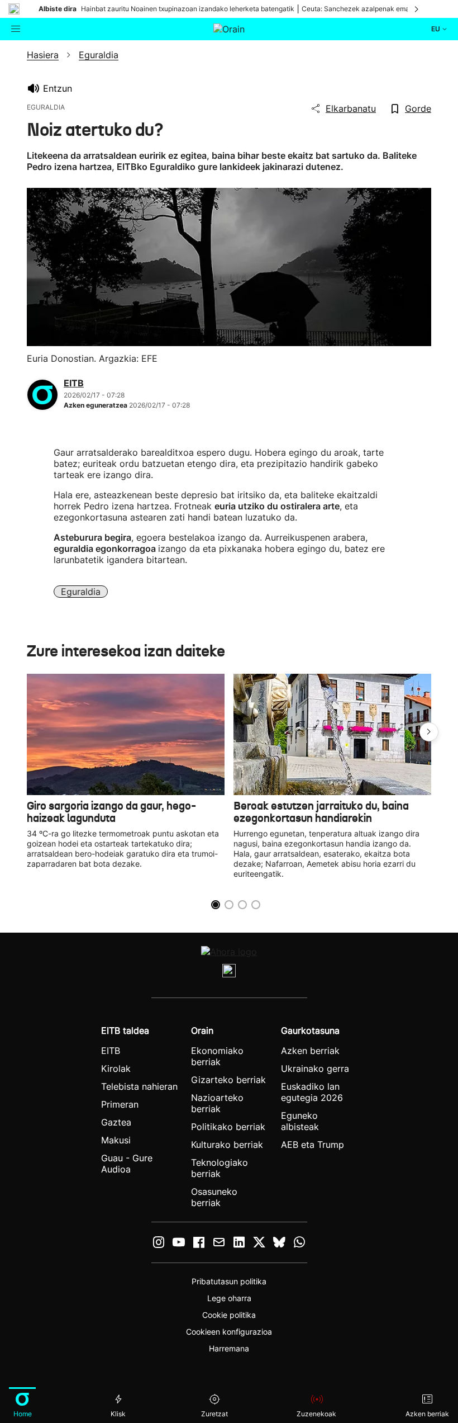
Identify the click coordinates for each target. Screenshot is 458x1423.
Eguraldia (81, 591)
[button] (428, 731)
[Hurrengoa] (417, 9)
